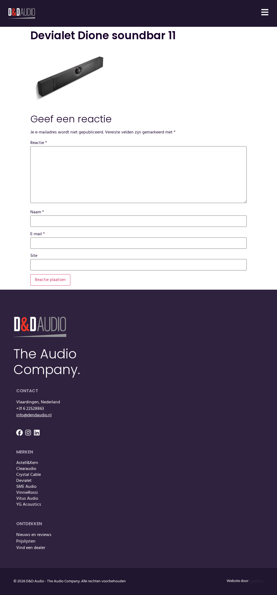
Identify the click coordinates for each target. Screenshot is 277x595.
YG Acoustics (28, 505)
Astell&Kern (27, 463)
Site (33, 256)
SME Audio (26, 487)
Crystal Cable (28, 475)
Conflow (256, 581)
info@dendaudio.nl (34, 415)
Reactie (38, 143)
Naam (37, 212)
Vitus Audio (27, 499)
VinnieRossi (27, 493)
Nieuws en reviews (33, 535)
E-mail (37, 234)
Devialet (24, 481)
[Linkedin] (37, 432)
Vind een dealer (30, 548)
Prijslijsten (25, 541)
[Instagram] (28, 432)
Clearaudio (26, 469)
